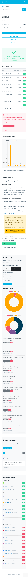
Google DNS (12, 213)
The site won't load (9, 275)
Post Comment (7, 448)
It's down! (16, 269)
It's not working (8, 276)
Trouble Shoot (14, 39)
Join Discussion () (14, 36)
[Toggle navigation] (24, 2)
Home (3, 6)
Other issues (7, 280)
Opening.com (9, 2)
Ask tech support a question (9, 243)
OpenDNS (6, 213)
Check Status (14, 42)
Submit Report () (14, 33)
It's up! (7, 269)
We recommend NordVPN (8, 125)
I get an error (8, 278)
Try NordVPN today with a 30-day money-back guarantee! (16, 231)
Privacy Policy (14, 576)
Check (24, 9)
